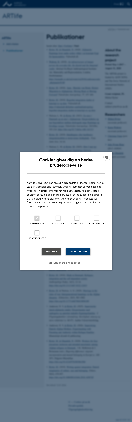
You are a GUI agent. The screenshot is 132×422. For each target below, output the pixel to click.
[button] (66, 263)
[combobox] (106, 157)
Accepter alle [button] (78, 251)
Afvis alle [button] (51, 251)
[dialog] (66, 211)
